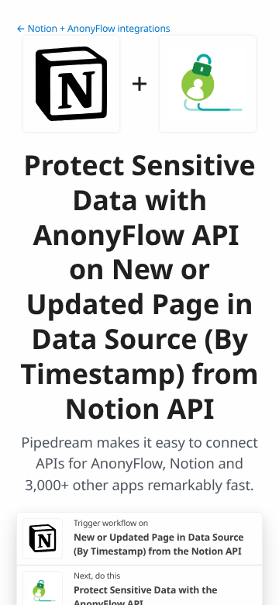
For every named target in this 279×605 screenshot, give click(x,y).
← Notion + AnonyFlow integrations (93, 28)
